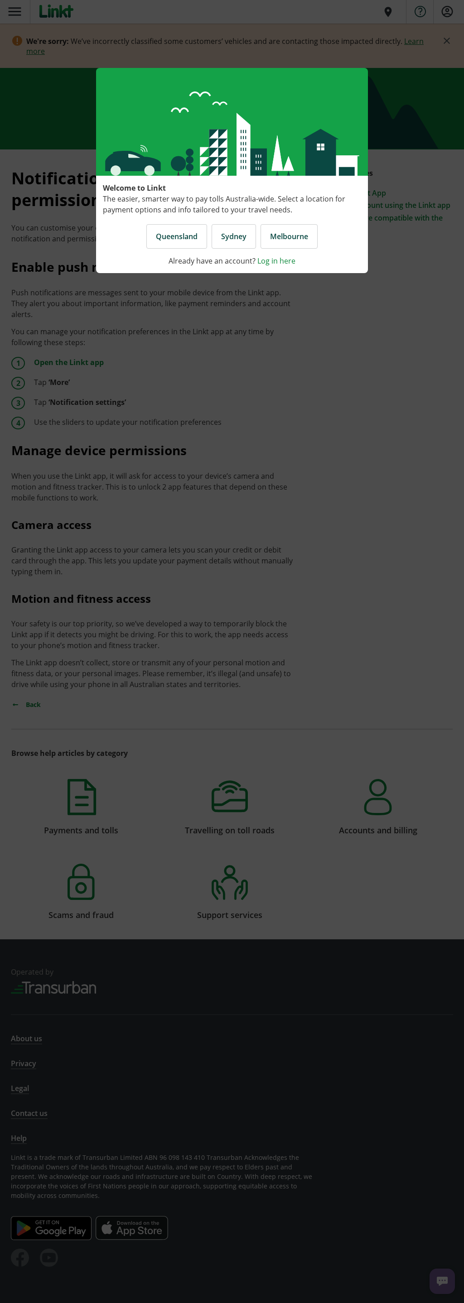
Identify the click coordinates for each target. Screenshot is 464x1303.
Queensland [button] (177, 236)
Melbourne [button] (289, 236)
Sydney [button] (233, 236)
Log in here (276, 261)
